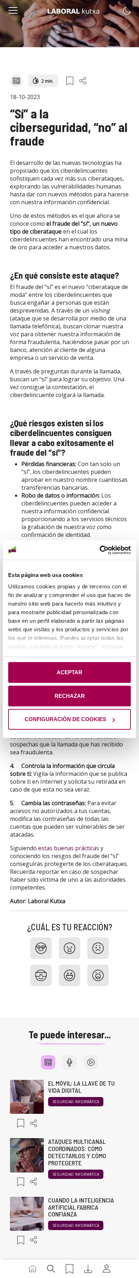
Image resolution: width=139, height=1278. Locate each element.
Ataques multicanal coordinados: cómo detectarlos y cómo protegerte (77, 1151)
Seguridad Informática (75, 1101)
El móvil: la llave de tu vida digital (81, 1086)
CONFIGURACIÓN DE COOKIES (65, 719)
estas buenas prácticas (68, 848)
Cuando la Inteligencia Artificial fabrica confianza (81, 1207)
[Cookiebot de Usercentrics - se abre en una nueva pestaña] (100, 550)
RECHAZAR (70, 696)
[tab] (48, 1062)
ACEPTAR (69, 672)
